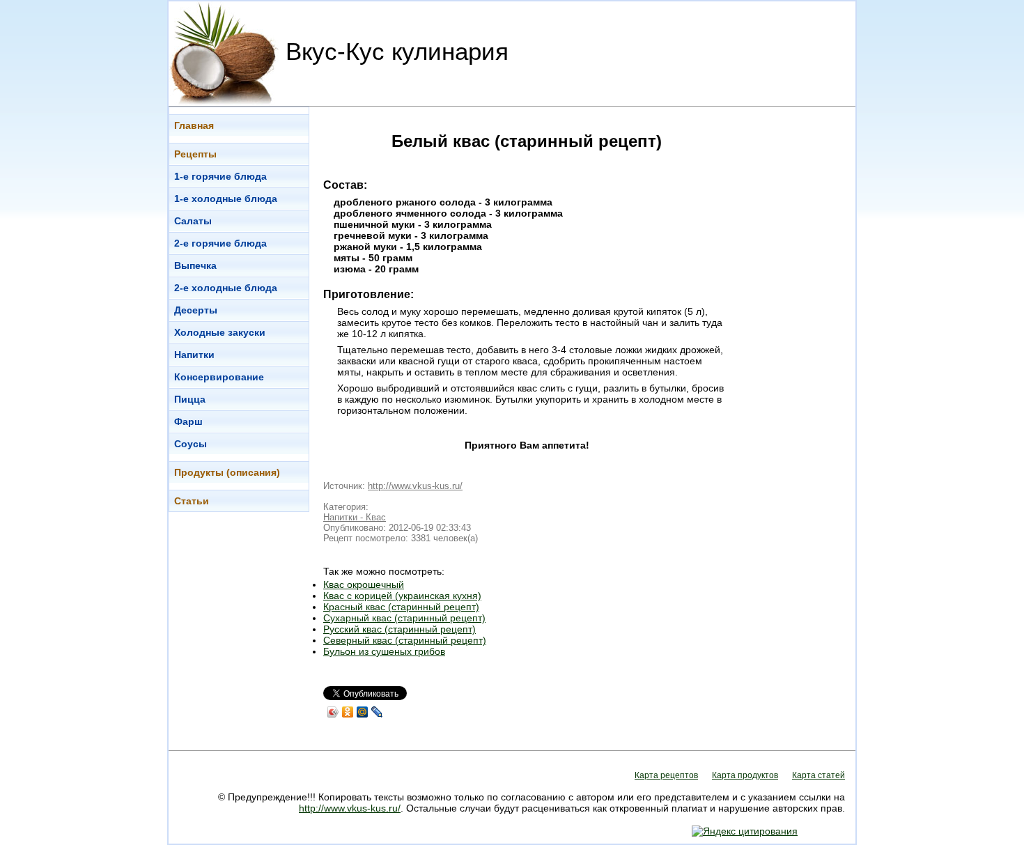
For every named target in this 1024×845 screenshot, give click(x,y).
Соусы (190, 443)
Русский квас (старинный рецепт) (399, 629)
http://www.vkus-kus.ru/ (415, 486)
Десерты (195, 310)
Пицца (189, 399)
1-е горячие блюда (220, 176)
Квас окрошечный (363, 584)
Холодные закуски (219, 332)
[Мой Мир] (362, 712)
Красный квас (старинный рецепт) (401, 606)
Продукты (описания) (227, 472)
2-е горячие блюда (220, 243)
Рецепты (195, 154)
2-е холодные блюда (225, 287)
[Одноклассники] (348, 712)
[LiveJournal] (377, 712)
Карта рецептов (666, 775)
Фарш (188, 421)
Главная (194, 125)
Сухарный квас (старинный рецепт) (404, 617)
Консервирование (219, 376)
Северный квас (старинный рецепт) (404, 640)
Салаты (193, 220)
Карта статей (818, 775)
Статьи (191, 500)
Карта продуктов (745, 775)
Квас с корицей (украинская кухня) (402, 595)
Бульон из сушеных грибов (384, 651)
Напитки (194, 354)
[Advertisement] (799, 316)
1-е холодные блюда (225, 198)
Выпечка (195, 265)
